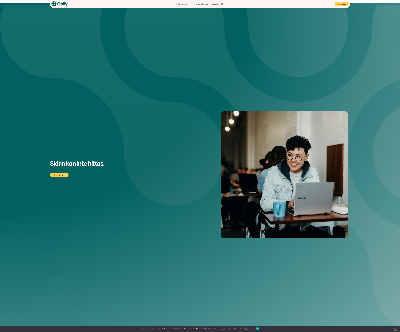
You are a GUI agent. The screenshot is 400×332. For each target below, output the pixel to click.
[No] (395, 329)
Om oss (215, 4)
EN (222, 4)
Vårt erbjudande (183, 4)
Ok (258, 329)
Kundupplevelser (202, 4)
